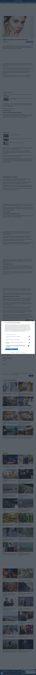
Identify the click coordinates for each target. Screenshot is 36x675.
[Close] (33, 323)
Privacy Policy (23, 352)
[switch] (29, 336)
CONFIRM (11, 349)
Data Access (18, 352)
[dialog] (18, 337)
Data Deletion (13, 352)
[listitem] (18, 334)
